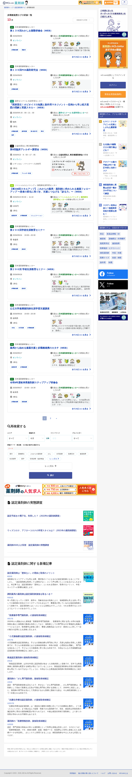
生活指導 (13, 459)
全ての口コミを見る (80, 57)
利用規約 (73, 773)
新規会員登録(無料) (113, 94)
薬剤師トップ (8, 7)
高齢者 (24, 50)
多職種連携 (14, 50)
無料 (12, 135)
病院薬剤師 (104, 253)
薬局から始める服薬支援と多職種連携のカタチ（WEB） (39, 348)
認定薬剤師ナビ (20, 7)
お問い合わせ (112, 773)
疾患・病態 (116, 258)
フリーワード (55, 433)
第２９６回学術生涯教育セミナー (27, 230)
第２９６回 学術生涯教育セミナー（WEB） (33, 269)
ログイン (124, 3)
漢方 (11, 454)
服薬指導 (14, 215)
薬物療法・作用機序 (117, 239)
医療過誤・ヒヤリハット (110, 248)
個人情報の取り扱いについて (88, 773)
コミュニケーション (37, 215)
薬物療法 (21, 454)
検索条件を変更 (82, 20)
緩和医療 (24, 131)
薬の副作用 (34, 131)
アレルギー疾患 (26, 173)
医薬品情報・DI (113, 234)
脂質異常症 (104, 243)
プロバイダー (76, 433)
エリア (9, 433)
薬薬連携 (24, 401)
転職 (110, 262)
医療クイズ (104, 258)
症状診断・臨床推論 (37, 459)
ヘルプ (103, 773)
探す (52, 475)
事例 (42, 131)
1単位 (13, 327)
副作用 (102, 262)
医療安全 (71, 454)
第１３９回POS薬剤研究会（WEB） (29, 70)
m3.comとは (123, 773)
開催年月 (32, 433)
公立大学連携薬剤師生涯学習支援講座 (30, 308)
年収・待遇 (116, 253)
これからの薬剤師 (36, 454)
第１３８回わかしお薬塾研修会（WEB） (31, 30)
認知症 (24, 249)
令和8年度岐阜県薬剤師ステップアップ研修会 (34, 382)
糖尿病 (102, 239)
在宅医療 (21, 327)
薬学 (22, 459)
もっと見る (53, 459)
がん (49, 454)
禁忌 (102, 234)
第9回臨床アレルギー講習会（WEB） (29, 149)
